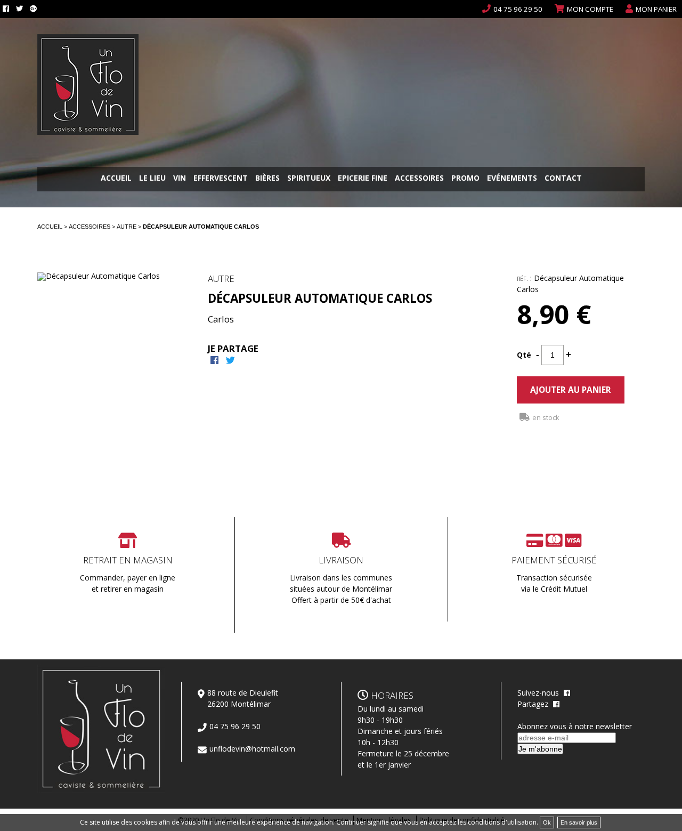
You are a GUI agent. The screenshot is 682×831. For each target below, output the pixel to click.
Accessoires (419, 178)
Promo (465, 178)
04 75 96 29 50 (517, 9)
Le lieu (152, 178)
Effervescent (220, 178)
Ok (547, 822)
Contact (563, 178)
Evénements (512, 178)
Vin (179, 178)
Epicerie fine (362, 178)
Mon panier (656, 9)
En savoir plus (579, 822)
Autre (127, 226)
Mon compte (590, 9)
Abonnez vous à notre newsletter (574, 726)
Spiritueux (308, 178)
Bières (267, 178)
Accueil (116, 178)
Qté (524, 355)
